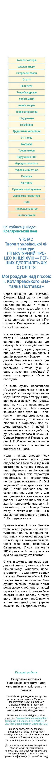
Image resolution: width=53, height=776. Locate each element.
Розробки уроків (26, 92)
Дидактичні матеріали (26, 131)
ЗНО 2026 (26, 85)
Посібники (26, 124)
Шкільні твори (26, 66)
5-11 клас (26, 137)
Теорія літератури (26, 111)
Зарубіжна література (26, 195)
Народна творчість (26, 163)
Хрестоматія (26, 98)
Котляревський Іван (20, 231)
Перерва (26, 176)
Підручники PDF (26, 157)
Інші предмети (26, 215)
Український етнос (26, 169)
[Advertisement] (26, 27)
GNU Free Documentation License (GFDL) (26, 723)
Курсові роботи (26, 672)
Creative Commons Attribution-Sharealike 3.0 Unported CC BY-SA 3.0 (26, 719)
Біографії (26, 144)
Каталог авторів (26, 60)
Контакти (26, 182)
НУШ (27, 202)
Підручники (26, 118)
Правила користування (26, 189)
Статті (26, 79)
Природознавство (26, 208)
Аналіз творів (26, 105)
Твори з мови (26, 150)
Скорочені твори (26, 73)
